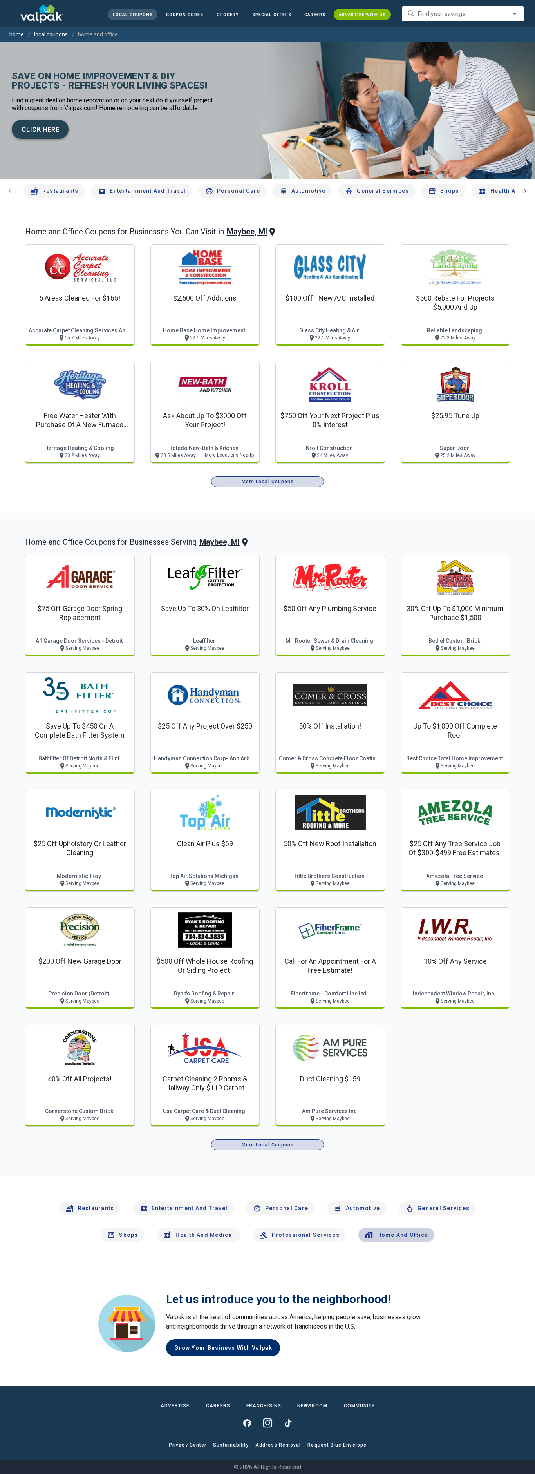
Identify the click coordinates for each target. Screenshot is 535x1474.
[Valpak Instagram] (267, 1423)
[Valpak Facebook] (247, 1423)
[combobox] (463, 13)
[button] (271, 14)
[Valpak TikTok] (288, 1423)
